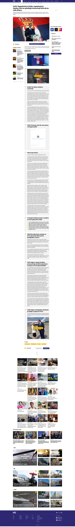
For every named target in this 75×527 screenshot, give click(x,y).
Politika (14, 16)
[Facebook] (52, 29)
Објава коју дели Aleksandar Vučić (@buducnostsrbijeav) (38, 147)
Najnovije (19, 1)
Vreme (32, 518)
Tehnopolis (27, 516)
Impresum (38, 516)
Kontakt (38, 521)
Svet (39, 451)
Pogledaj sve (56, 53)
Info (13, 515)
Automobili (27, 517)
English (33, 517)
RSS (37, 520)
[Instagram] (60, 29)
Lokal (26, 518)
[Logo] (14, 1)
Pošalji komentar (46, 348)
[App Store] (59, 520)
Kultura (20, 517)
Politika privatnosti (39, 518)
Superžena (20, 518)
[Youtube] (61, 512)
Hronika (15, 503)
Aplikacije (38, 519)
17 (15, 57)
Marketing (38, 515)
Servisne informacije (42, 503)
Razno (15, 462)
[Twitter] (56, 29)
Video (32, 515)
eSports (27, 515)
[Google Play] (59, 518)
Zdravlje (20, 515)
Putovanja (20, 516)
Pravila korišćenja (39, 517)
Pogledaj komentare (39, 348)
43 (15, 49)
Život (13, 518)
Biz (13, 517)
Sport (14, 516)
